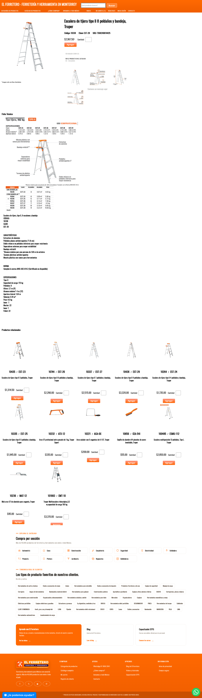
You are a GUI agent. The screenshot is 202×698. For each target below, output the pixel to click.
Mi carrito (64, 674)
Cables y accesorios (133, 609)
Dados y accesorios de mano (51, 586)
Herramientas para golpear (80, 591)
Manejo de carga (168, 586)
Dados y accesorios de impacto (106, 586)
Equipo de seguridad (151, 586)
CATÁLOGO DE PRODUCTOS (33, 11)
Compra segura (164, 670)
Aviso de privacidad (165, 666)
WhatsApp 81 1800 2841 (101, 666)
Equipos (139, 597)
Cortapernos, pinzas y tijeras (175, 591)
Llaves (67, 586)
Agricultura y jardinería (120, 591)
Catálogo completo (67, 670)
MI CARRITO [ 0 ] (101, 11)
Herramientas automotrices (26, 615)
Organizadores (127, 597)
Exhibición (180, 603)
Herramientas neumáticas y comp (157, 597)
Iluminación (148, 609)
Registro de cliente (67, 679)
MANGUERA (160, 609)
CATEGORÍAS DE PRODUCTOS (9, 11)
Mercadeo (114, 597)
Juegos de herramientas (36, 591)
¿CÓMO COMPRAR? (54, 11)
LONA (59, 609)
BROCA (103, 603)
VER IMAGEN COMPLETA (72, 54)
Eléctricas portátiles (24, 603)
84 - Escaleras (70, 61)
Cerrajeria (21, 591)
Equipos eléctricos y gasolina (44, 603)
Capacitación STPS (132, 674)
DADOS (158, 591)
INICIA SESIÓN (122, 11)
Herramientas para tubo (99, 597)
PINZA (150, 603)
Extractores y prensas (65, 603)
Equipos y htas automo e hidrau (141, 591)
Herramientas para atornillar (83, 586)
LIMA (178, 609)
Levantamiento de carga (47, 615)
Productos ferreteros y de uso (130, 586)
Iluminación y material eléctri (58, 591)
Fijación (68, 609)
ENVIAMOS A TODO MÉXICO (71, 11)
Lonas (120, 609)
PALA (170, 609)
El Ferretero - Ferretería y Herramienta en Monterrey (39, 4)
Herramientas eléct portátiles (119, 603)
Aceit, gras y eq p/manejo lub (44, 609)
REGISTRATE (111, 11)
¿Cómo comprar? (99, 670)
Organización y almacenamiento (52, 597)
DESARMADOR (138, 603)
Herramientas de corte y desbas (28, 586)
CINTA (111, 609)
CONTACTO (131, 11)
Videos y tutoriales (132, 670)
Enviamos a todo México (101, 674)
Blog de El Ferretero (132, 666)
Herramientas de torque (164, 603)
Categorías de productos (69, 666)
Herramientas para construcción (28, 597)
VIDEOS (89, 11)
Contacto (96, 679)
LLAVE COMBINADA (24, 609)
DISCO (102, 609)
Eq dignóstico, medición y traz (86, 603)
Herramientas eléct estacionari (85, 609)
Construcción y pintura (101, 591)
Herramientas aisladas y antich (76, 597)
